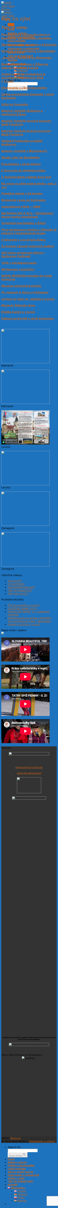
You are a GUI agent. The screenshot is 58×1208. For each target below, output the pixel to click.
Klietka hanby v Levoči (18, 312)
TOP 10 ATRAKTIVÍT (20, 590)
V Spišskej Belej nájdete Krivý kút (26, 177)
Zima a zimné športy (20, 1171)
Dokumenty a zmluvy (42, 1141)
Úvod (11, 1159)
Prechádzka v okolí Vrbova (21, 164)
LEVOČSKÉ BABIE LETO (22, 608)
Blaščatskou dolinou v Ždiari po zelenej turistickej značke (24, 66)
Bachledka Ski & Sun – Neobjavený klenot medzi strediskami (27, 215)
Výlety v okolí (16, 1178)
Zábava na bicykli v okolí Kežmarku (27, 318)
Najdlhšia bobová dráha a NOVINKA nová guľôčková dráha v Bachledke (29, 619)
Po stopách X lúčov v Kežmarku (24, 292)
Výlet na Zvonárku (14, 104)
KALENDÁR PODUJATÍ (21, 587)
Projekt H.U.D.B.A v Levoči (24, 624)
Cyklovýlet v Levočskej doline (23, 239)
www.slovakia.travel (29, 773)
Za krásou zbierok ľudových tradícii (27, 246)
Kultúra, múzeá (17, 1162)
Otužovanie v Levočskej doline (24, 87)
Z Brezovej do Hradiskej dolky (23, 170)
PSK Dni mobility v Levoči (23, 605)
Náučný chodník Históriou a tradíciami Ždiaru (22, 112)
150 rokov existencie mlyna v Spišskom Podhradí (22, 254)
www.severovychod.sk (29, 767)
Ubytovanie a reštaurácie (23, 48)
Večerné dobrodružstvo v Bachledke (28, 51)
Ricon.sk (15, 1138)
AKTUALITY (15, 580)
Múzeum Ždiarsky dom (18, 305)
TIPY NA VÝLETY (18, 593)
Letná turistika (17, 40)
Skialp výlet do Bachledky (20, 157)
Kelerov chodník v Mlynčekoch (24, 151)
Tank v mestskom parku (19, 263)
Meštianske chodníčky (18, 269)
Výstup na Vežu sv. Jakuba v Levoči (27, 299)
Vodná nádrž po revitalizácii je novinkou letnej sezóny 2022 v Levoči (23, 77)
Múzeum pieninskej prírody (21, 286)
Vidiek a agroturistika (21, 1165)
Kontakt (12, 60)
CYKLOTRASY (16, 584)
